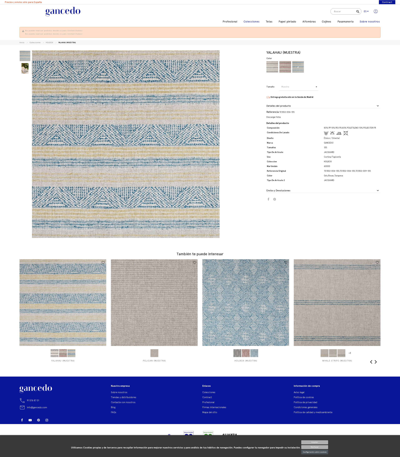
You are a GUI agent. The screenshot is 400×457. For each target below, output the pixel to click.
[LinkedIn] (55, 419)
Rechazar (315, 447)
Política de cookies (304, 397)
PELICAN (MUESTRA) (154, 360)
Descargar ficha (273, 117)
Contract (387, 2)
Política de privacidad (305, 402)
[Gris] (272, 67)
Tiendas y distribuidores (123, 397)
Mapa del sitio (209, 412)
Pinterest (275, 199)
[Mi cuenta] (375, 11)
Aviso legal (299, 392)
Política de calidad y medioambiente (313, 412)
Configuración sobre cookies (315, 452)
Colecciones (208, 392)
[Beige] (154, 353)
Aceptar (314, 442)
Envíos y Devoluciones (278, 190)
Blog (113, 407)
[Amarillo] (324, 353)
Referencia (272, 111)
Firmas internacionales (214, 407)
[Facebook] (22, 420)
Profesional (208, 402)
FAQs (113, 412)
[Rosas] (285, 67)
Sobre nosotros (119, 392)
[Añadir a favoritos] (103, 262)
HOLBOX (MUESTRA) (245, 360)
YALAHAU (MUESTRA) (63, 360)
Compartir (268, 199)
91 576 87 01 (33, 400)
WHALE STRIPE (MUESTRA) (337, 360)
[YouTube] (30, 420)
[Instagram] (46, 420)
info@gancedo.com (37, 407)
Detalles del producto (278, 106)
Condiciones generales (306, 407)
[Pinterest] (38, 420)
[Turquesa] (298, 67)
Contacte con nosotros (123, 402)
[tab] (323, 106)
